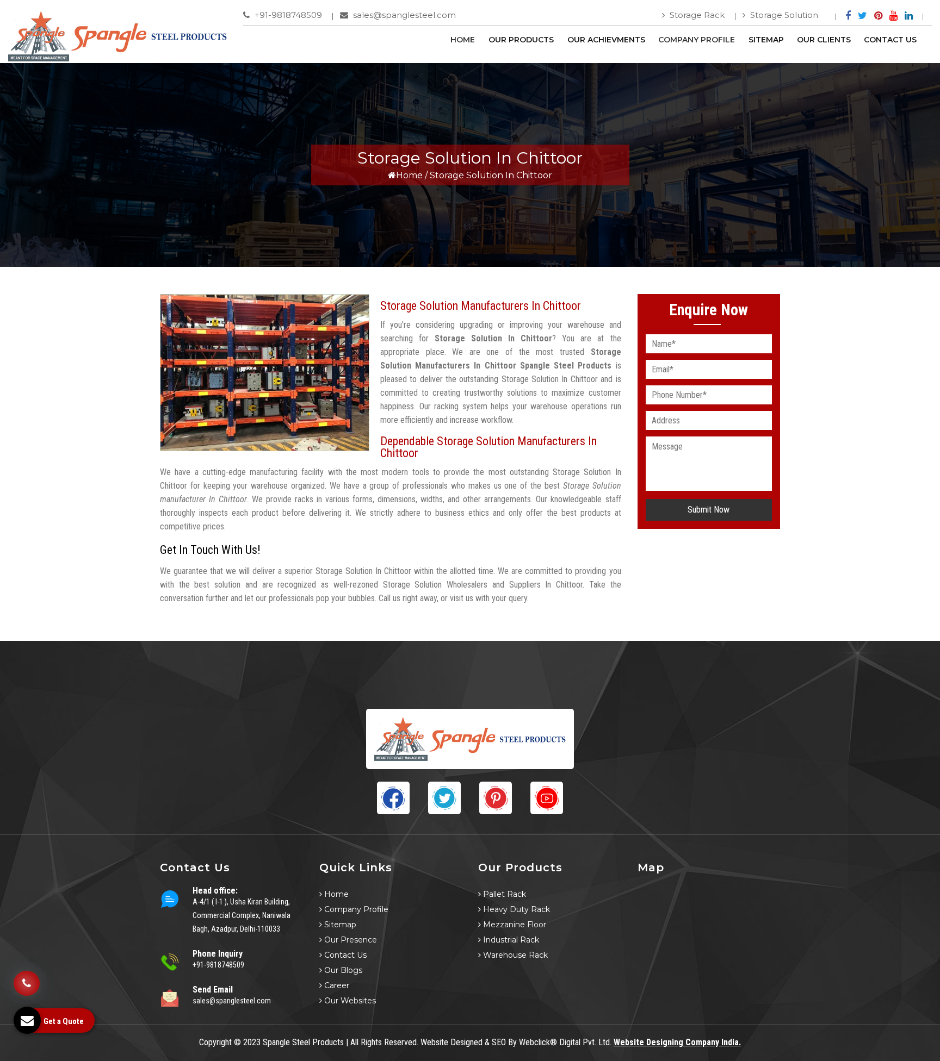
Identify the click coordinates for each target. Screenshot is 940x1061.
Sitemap (766, 40)
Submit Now (708, 509)
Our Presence (349, 940)
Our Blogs (342, 970)
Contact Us (890, 40)
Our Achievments (606, 40)
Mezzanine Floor (513, 924)
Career (335, 985)
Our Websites (349, 1001)
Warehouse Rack (514, 955)
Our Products (521, 40)
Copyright (215, 1042)
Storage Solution (783, 15)
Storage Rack (696, 15)
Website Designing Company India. (677, 1042)
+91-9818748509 (287, 15)
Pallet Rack (503, 894)
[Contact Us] (27, 975)
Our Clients (824, 40)
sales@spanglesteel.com (403, 15)
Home (462, 40)
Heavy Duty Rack (515, 909)
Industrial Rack (510, 940)
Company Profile (696, 40)
